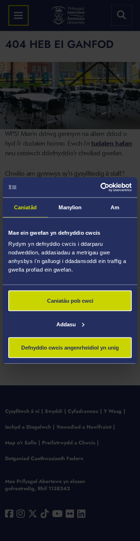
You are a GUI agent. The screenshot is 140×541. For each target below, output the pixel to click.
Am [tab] (115, 207)
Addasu (66, 324)
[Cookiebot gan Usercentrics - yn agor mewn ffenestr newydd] (101, 187)
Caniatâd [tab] (25, 207)
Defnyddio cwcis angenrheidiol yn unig (70, 348)
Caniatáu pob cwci (70, 301)
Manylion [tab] (70, 207)
